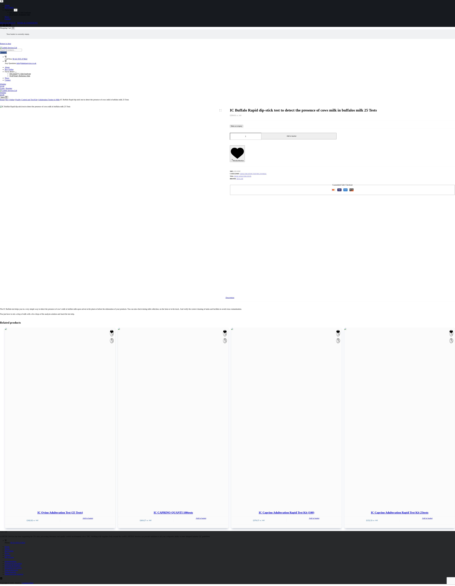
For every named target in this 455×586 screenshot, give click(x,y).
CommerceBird (27, 583)
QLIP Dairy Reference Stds (19, 76)
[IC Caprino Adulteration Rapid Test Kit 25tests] (399, 417)
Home (7, 547)
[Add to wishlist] (112, 333)
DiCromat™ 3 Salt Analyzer (20, 74)
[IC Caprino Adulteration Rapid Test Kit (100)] (286, 417)
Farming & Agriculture (13, 564)
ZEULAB (240, 179)
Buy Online (9, 69)
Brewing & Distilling (12, 566)
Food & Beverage (11, 570)
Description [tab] (230, 298)
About (7, 67)
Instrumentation (10, 561)
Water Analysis (10, 572)
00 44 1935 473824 (20, 59)
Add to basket (291, 136)
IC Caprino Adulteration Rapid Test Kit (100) (286, 512)
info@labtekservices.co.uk (26, 63)
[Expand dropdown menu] (16, 72)
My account (9, 557)
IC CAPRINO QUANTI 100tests (173, 512)
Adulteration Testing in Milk (253, 174)
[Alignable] (1, 579)
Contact (8, 80)
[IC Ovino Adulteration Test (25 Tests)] (60, 417)
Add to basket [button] (88, 518)
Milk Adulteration (242, 176)
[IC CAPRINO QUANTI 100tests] (173, 417)
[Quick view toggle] (112, 340)
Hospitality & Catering (13, 568)
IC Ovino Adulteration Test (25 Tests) (60, 512)
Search (3, 52)
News (7, 78)
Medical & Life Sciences (14, 574)
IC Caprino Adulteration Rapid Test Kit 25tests (399, 512)
